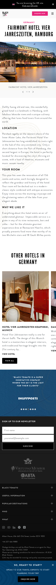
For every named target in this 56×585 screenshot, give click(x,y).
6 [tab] (33, 409)
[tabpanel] (28, 65)
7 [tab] (35, 409)
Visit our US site (29, 5)
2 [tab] (23, 409)
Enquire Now (39, 14)
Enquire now (28, 579)
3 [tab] (26, 409)
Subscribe (28, 446)
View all (9, 361)
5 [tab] (30, 409)
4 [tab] (28, 409)
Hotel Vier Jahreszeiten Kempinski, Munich (25, 328)
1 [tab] (21, 409)
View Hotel (8, 354)
